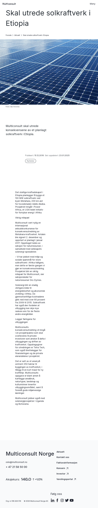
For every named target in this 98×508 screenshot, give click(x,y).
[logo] (9, 4)
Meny (92, 4)
